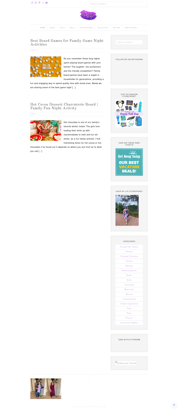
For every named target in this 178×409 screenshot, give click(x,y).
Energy (129, 266)
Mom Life (129, 290)
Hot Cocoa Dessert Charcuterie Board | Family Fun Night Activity (64, 106)
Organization (129, 299)
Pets (129, 309)
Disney (129, 261)
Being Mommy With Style (89, 15)
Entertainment (129, 271)
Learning (129, 285)
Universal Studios (129, 323)
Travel (129, 318)
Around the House (129, 247)
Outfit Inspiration (129, 304)
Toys (129, 313)
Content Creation (129, 256)
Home (129, 275)
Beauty (129, 252)
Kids (129, 280)
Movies (129, 294)
